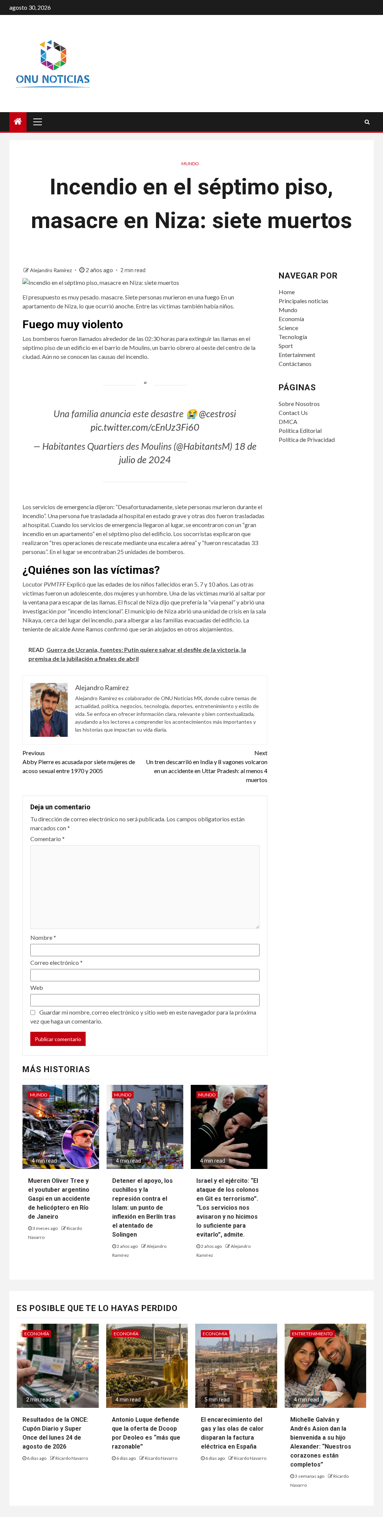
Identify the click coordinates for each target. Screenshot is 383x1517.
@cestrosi (217, 413)
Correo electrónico (56, 962)
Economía (291, 318)
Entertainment (297, 354)
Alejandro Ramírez (51, 270)
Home (287, 291)
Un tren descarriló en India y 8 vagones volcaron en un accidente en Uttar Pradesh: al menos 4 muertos (206, 766)
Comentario (47, 838)
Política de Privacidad (307, 439)
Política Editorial (300, 430)
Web (36, 987)
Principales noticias (303, 300)
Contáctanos (295, 363)
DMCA (288, 421)
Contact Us (293, 412)
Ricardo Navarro (71, 1458)
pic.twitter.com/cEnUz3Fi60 (145, 427)
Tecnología (293, 336)
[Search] (367, 122)
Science (288, 327)
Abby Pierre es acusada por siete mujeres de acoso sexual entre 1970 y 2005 (78, 761)
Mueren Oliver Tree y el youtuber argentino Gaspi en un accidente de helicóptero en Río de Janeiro (59, 1198)
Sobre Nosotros (299, 403)
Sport (286, 345)
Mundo (190, 163)
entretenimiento (312, 1333)
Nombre (43, 937)
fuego (212, 297)
